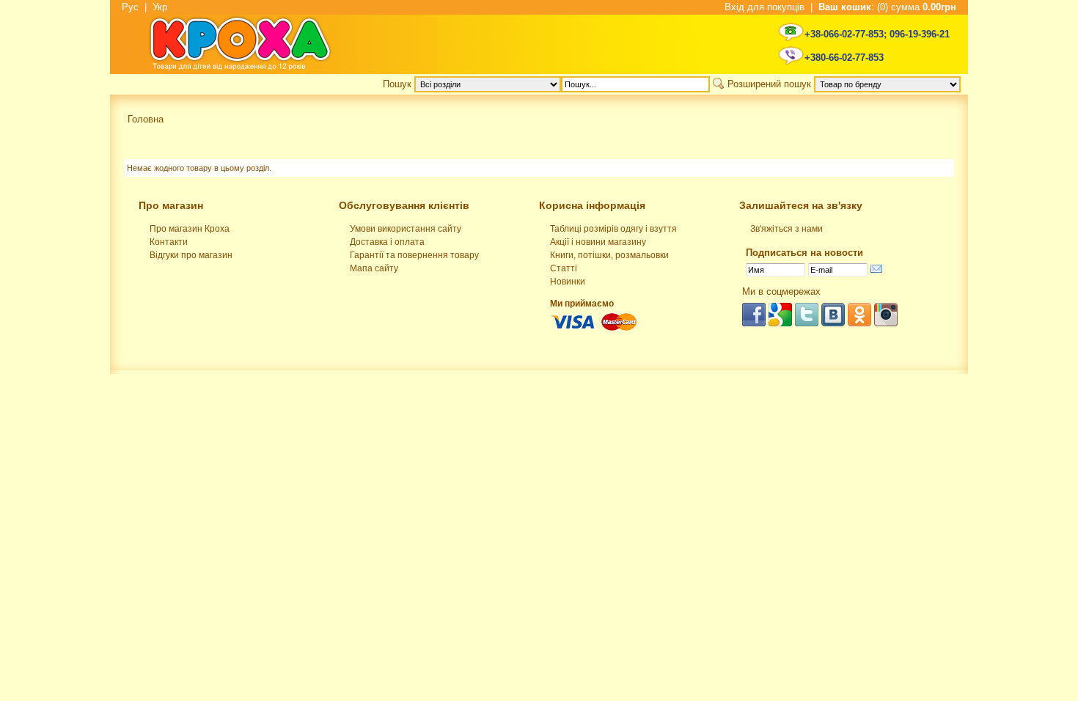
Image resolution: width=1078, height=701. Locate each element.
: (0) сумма (887, 6)
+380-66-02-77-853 (844, 57)
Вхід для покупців (764, 6)
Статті (563, 268)
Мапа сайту (374, 268)
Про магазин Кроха (190, 229)
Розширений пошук (769, 83)
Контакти (169, 242)
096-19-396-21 (920, 34)
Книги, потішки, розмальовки (609, 255)
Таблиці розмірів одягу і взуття (613, 229)
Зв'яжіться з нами (786, 229)
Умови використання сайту (405, 229)
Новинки (567, 281)
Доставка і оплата (387, 242)
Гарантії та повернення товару (414, 255)
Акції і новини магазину (598, 242)
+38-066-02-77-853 (844, 34)
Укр (160, 6)
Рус (130, 6)
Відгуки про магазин (191, 255)
